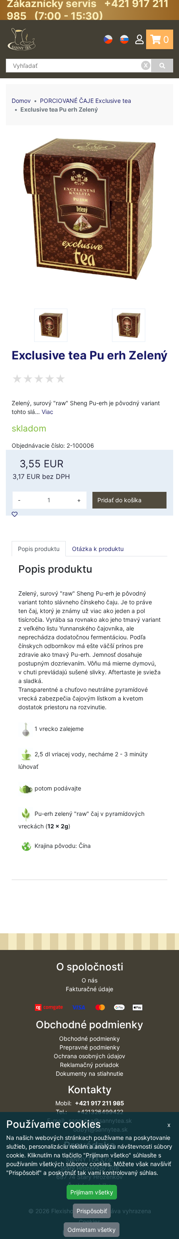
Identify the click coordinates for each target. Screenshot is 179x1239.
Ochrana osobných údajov (89, 1056)
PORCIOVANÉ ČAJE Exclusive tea (85, 100)
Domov (21, 100)
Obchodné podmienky (89, 1038)
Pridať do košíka (119, 500)
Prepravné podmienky (90, 1047)
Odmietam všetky (91, 1229)
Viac (47, 411)
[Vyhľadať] (162, 65)
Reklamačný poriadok (89, 1064)
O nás (89, 980)
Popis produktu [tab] (39, 548)
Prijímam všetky (91, 1192)
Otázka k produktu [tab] (98, 548)
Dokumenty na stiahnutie (89, 1073)
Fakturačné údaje (89, 988)
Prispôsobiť (92, 1210)
